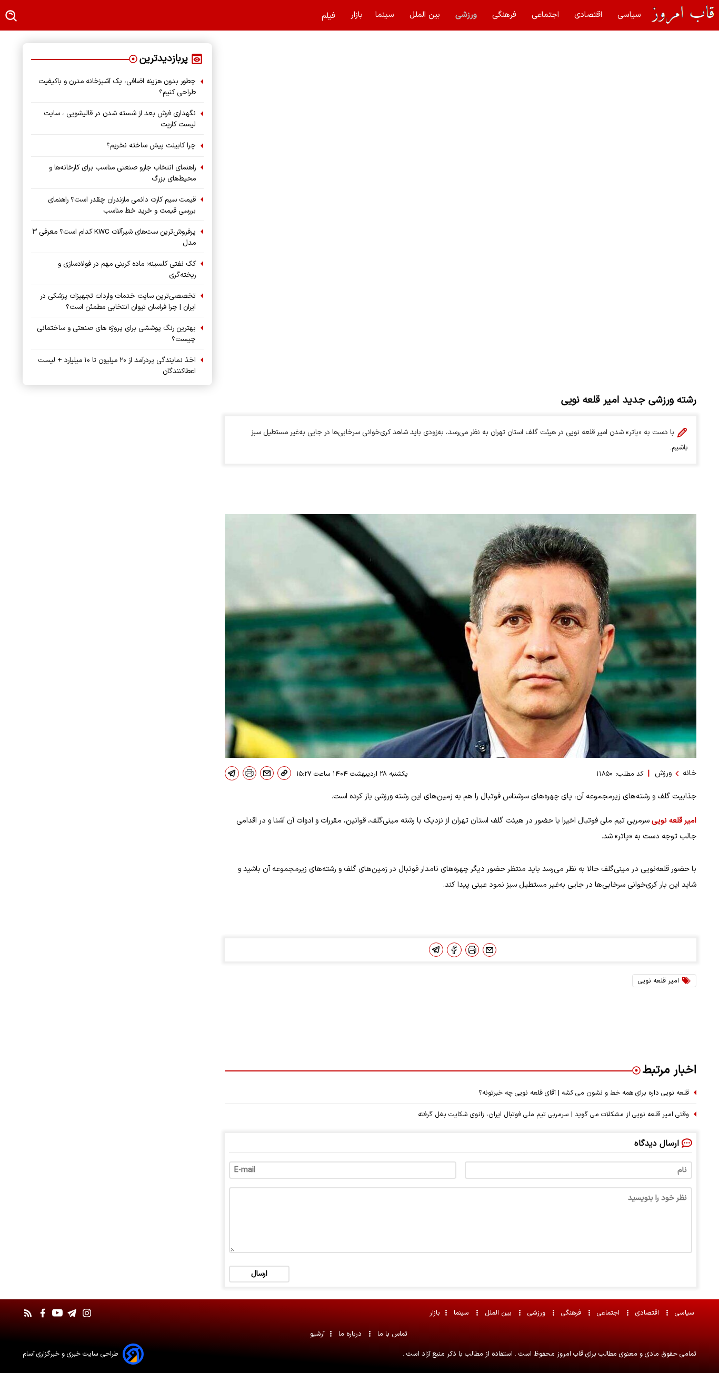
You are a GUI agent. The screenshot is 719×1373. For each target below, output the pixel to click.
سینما (386, 15)
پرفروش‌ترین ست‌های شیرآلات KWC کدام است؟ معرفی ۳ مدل (114, 237)
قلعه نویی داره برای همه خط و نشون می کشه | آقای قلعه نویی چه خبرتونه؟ (583, 1093)
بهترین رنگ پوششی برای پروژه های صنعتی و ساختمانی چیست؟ (116, 334)
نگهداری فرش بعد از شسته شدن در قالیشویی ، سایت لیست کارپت (120, 119)
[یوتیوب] (57, 1318)
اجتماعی (547, 15)
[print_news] (249, 773)
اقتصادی (589, 15)
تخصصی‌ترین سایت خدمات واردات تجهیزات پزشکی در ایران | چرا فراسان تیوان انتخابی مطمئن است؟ (118, 301)
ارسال (259, 1273)
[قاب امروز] (679, 14)
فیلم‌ (330, 16)
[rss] (28, 1318)
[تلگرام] (232, 773)
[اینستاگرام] (87, 1318)
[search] (11, 16)
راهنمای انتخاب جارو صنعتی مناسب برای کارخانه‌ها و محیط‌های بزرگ (122, 173)
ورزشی (467, 15)
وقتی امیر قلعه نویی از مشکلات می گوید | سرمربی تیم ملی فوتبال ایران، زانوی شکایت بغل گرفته (553, 1114)
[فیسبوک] (454, 950)
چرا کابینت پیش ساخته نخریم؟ (151, 145)
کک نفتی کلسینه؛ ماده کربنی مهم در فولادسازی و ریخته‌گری (127, 269)
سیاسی (630, 15)
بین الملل (426, 15)
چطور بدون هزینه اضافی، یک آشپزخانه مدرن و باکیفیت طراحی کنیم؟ (117, 87)
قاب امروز (569, 1354)
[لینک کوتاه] (284, 773)
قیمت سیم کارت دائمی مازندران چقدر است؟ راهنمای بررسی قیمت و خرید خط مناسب (122, 205)
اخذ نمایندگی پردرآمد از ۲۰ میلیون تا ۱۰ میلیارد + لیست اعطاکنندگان (117, 366)
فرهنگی (505, 15)
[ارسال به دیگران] (267, 773)
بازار (357, 15)
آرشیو (317, 1334)
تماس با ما (393, 1334)
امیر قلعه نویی (674, 820)
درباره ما (351, 1334)
